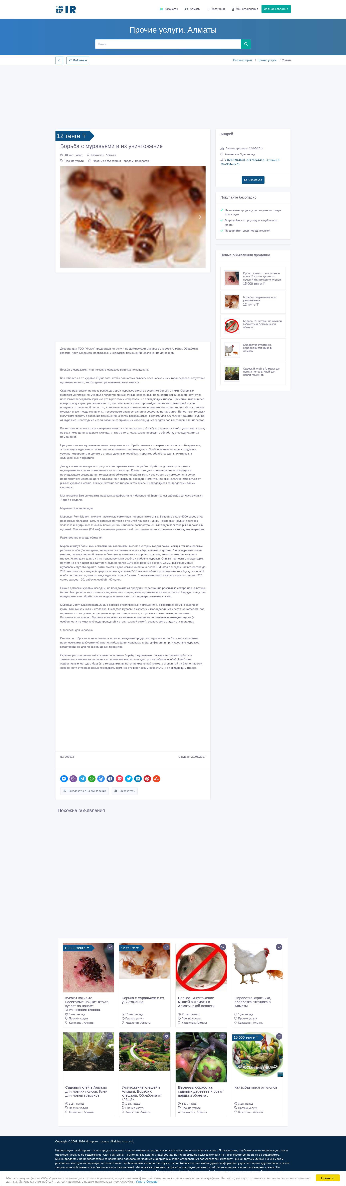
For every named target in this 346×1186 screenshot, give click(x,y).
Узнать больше (146, 1181)
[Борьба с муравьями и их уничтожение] (233, 302)
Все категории (242, 60)
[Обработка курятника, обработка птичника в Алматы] (233, 350)
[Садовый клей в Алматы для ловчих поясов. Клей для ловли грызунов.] (233, 374)
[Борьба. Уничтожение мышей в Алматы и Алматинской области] (233, 326)
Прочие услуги (267, 60)
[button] (65, 217)
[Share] (64, 778)
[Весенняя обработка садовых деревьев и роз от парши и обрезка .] (201, 1063)
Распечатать (127, 790)
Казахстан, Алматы (103, 155)
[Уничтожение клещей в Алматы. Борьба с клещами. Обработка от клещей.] (145, 1051)
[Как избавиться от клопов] (257, 1054)
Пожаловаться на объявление (86, 790)
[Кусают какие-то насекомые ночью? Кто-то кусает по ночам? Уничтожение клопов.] (233, 278)
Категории (218, 8)
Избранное (80, 60)
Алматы (195, 8)
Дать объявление (276, 8)
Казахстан (171, 8)
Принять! (327, 1177)
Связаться (255, 179)
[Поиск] (246, 44)
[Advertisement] (173, 96)
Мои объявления (247, 8)
